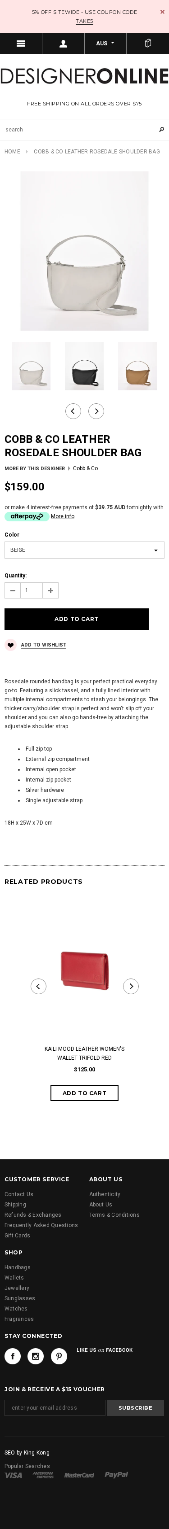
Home (12, 152)
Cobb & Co (85, 468)
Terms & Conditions (114, 1215)
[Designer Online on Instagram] (35, 1356)
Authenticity (105, 1194)
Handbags (18, 1267)
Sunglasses (20, 1298)
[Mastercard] (79, 1475)
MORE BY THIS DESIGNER (35, 469)
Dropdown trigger (63, 43)
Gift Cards (17, 1235)
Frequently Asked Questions (41, 1225)
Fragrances (19, 1319)
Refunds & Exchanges (33, 1215)
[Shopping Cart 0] (148, 43)
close (162, 12)
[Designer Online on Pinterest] (59, 1356)
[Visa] (13, 1475)
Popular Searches (27, 1466)
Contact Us (19, 1194)
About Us (101, 1204)
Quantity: (16, 575)
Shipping (15, 1204)
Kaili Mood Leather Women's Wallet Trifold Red (84, 1053)
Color (12, 535)
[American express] (43, 1475)
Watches (16, 1309)
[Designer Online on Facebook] (13, 1356)
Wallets (14, 1278)
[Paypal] (116, 1475)
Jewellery (17, 1288)
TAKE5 (84, 21)
